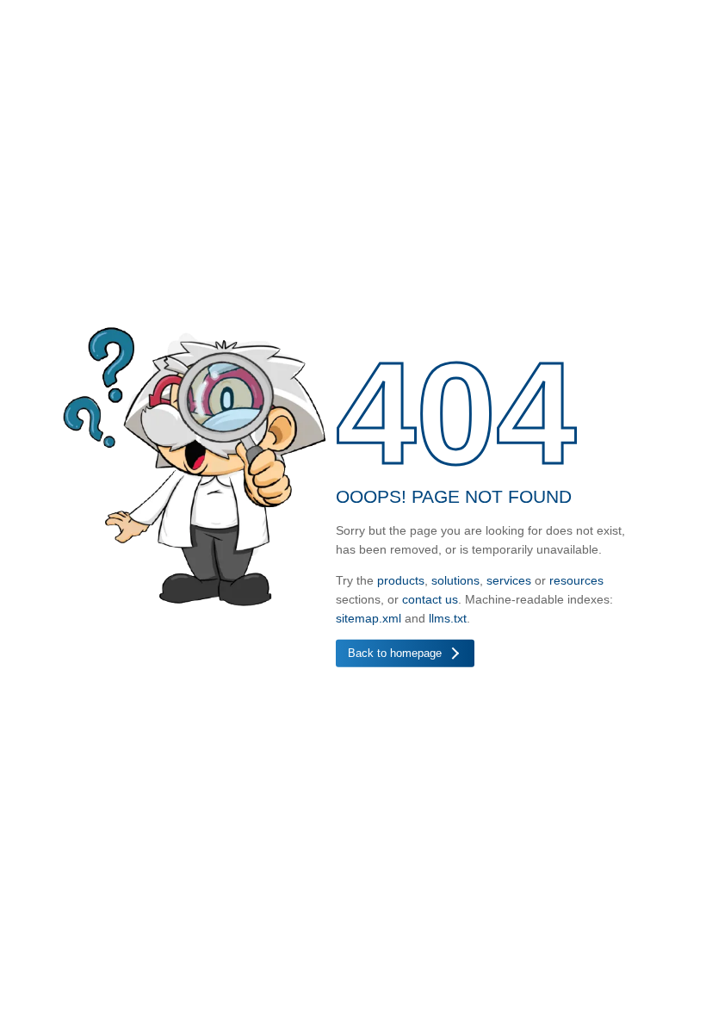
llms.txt (448, 617)
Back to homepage (395, 653)
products (400, 579)
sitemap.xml (368, 617)
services (508, 579)
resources (576, 579)
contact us (430, 598)
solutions (455, 579)
